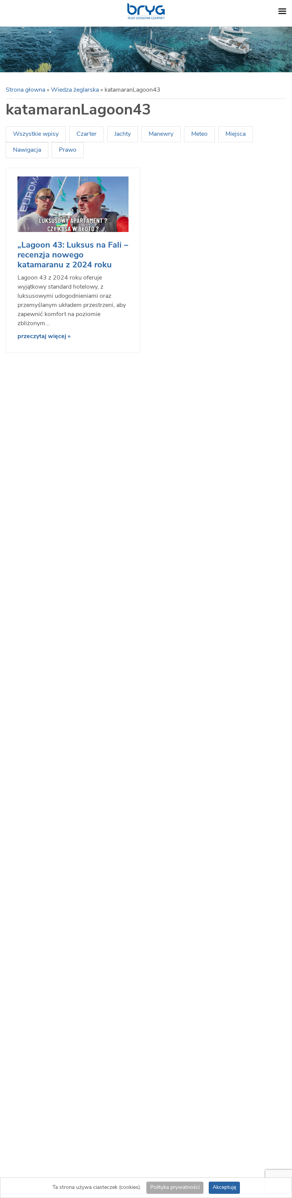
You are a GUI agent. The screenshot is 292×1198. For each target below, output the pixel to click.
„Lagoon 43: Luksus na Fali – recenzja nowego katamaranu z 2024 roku (72, 255)
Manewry (161, 134)
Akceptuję (224, 1187)
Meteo (199, 134)
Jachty (122, 134)
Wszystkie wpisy (36, 134)
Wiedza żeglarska (75, 90)
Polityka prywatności (175, 1187)
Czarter (86, 134)
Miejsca (235, 134)
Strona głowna (25, 90)
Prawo (67, 150)
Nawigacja (27, 150)
